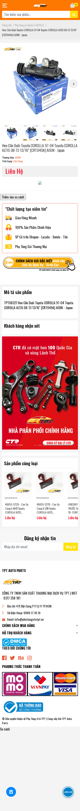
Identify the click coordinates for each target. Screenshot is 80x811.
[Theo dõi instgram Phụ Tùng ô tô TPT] (29, 657)
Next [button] (73, 83)
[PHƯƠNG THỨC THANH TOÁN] (40, 683)
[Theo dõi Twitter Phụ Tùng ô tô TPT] (12, 657)
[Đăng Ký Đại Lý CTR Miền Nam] (40, 393)
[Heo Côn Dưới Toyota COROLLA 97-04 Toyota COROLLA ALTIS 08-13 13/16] (40, 83)
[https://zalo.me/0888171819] (40, 264)
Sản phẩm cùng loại (21, 463)
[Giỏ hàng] (72, 5)
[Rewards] (11, 792)
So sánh (5, 729)
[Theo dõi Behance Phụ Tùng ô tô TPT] (21, 657)
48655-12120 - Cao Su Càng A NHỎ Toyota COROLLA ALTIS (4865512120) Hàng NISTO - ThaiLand (16, 512)
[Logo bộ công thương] (22, 706)
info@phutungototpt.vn (29, 619)
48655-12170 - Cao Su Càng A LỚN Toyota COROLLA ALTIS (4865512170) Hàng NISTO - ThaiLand (48, 512)
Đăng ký (70, 546)
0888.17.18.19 (32, 612)
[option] (40, 83)
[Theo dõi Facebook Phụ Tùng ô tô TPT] (4, 657)
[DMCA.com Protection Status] (14, 641)
